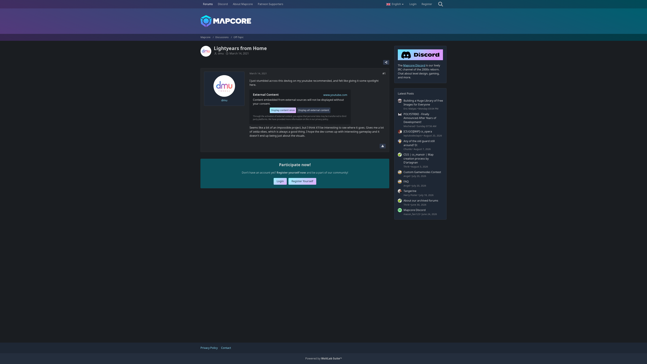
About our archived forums (421, 200)
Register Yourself (302, 181)
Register (427, 4)
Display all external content (313, 110)
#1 (384, 73)
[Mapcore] (323, 21)
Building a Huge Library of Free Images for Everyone (423, 103)
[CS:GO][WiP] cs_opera (418, 131)
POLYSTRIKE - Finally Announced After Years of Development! (420, 118)
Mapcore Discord (415, 210)
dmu (221, 53)
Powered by (323, 358)
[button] (395, 4)
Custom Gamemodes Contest (422, 172)
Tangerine (410, 191)
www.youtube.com (335, 95)
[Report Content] (383, 146)
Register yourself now (291, 172)
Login (413, 4)
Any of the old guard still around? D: (419, 143)
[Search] (440, 4)
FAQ (406, 181)
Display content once (283, 110)
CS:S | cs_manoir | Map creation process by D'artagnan (419, 158)
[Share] (386, 62)
